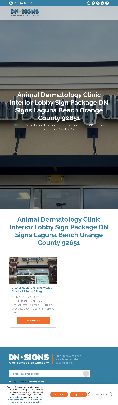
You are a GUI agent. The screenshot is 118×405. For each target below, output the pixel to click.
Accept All (59, 394)
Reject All (78, 394)
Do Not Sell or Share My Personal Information (27, 401)
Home (15, 124)
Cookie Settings (15, 399)
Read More (33, 320)
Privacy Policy (36, 381)
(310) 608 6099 (23, 3)
